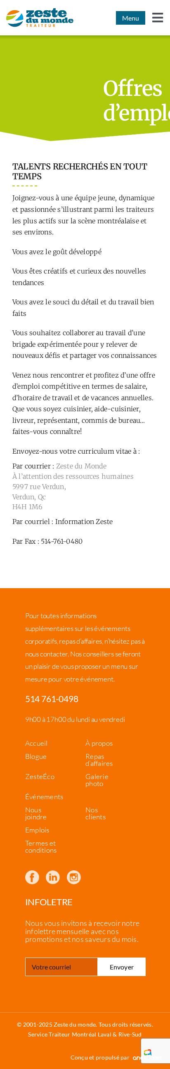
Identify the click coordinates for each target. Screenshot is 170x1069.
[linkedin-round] (53, 873)
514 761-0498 (51, 698)
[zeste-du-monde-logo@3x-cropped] (39, 17)
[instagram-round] (74, 873)
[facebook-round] (32, 873)
